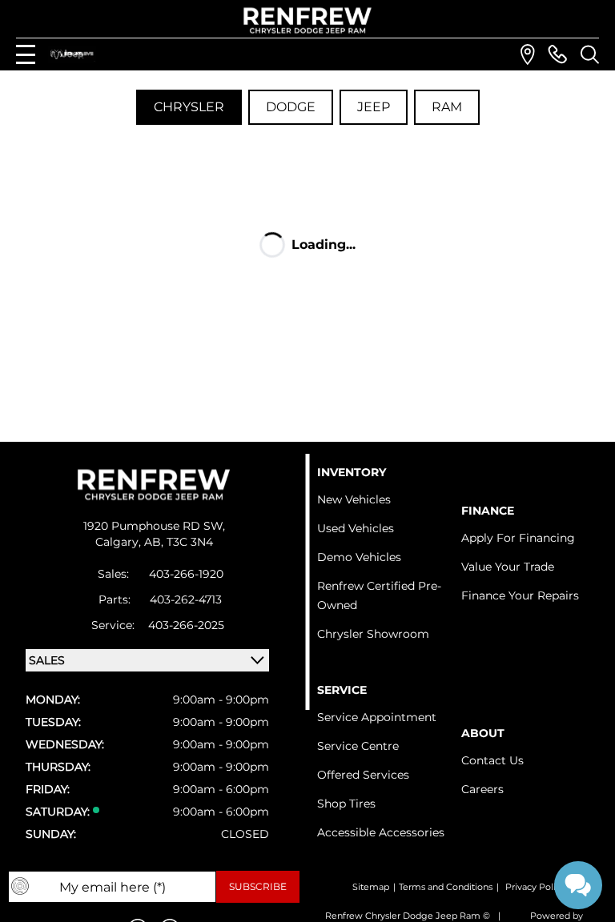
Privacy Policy (535, 886)
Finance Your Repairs (520, 595)
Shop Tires (346, 803)
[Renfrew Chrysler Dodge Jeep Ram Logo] (308, 20)
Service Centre (358, 746)
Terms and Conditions (445, 886)
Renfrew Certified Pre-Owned (379, 595)
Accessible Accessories (380, 832)
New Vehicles (354, 499)
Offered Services (363, 775)
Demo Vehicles (359, 557)
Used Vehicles (355, 528)
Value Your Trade (507, 566)
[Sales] (557, 54)
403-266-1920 (186, 574)
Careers (482, 789)
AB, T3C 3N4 (178, 542)
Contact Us (492, 760)
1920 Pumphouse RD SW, (154, 526)
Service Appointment (376, 717)
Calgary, (119, 542)
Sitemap (370, 886)
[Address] (528, 54)
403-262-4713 (186, 599)
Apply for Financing (518, 538)
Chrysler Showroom (373, 634)
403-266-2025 (186, 625)
